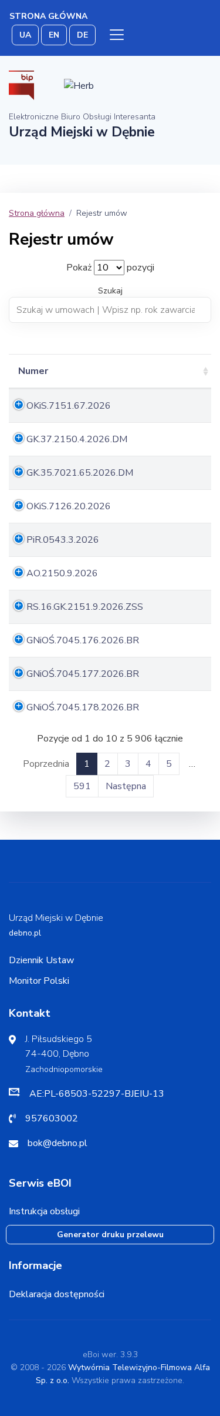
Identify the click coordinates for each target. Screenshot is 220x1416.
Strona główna (48, 16)
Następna (126, 786)
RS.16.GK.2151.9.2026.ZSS (84, 606)
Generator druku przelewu (110, 1234)
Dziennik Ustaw (41, 960)
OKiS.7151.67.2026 (68, 405)
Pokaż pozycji (110, 267)
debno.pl (25, 933)
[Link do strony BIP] (21, 84)
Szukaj (110, 290)
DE (82, 35)
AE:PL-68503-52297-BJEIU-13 (96, 1093)
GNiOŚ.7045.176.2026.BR (82, 640)
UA (25, 35)
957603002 (51, 1118)
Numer (33, 371)
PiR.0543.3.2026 (62, 539)
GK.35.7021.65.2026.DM (79, 472)
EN (54, 35)
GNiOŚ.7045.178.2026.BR (82, 707)
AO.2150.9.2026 (62, 573)
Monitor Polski (39, 980)
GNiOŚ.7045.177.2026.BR (82, 673)
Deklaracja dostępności (56, 1294)
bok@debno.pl (57, 1143)
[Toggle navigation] (116, 34)
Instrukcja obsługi (44, 1211)
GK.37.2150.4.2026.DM (76, 439)
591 (82, 786)
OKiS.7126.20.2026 (68, 506)
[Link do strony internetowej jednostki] (79, 84)
